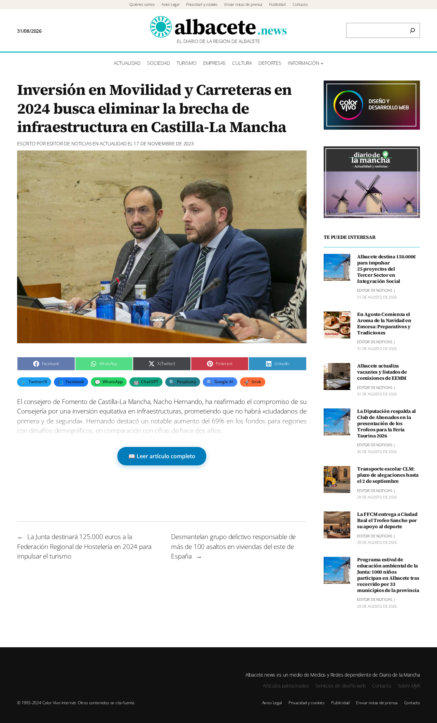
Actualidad (113, 143)
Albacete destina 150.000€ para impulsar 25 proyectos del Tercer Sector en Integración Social (386, 269)
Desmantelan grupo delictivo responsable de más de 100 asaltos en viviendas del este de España (233, 546)
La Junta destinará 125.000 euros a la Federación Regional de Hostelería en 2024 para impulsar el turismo (84, 546)
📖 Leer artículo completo (161, 456)
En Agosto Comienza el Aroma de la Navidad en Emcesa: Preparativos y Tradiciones (384, 324)
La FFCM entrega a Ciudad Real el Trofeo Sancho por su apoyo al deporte (387, 520)
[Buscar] (412, 30)
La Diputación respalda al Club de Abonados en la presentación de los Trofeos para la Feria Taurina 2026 (386, 423)
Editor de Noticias (69, 143)
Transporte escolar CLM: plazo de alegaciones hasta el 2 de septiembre (388, 475)
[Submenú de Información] (322, 63)
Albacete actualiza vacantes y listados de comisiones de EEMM (382, 372)
